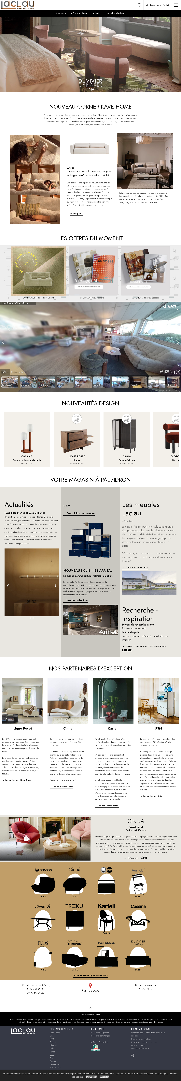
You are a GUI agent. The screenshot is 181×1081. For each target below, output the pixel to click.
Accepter (104, 1077)
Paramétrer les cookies (141, 1039)
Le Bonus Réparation (99, 1042)
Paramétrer (91, 1077)
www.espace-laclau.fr (140, 1048)
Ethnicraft (53, 1045)
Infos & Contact (138, 1045)
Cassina (53, 1054)
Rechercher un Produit (158, 5)
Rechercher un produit (99, 1032)
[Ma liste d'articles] (140, 5)
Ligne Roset (55, 1032)
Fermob (53, 1042)
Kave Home (54, 1064)
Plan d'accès (90, 990)
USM (52, 1039)
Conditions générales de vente (144, 1042)
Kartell (52, 1051)
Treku (52, 1048)
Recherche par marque (100, 1035)
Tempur (53, 1061)
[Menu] (176, 5)
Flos (51, 1058)
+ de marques (56, 1067)
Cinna (52, 1035)
